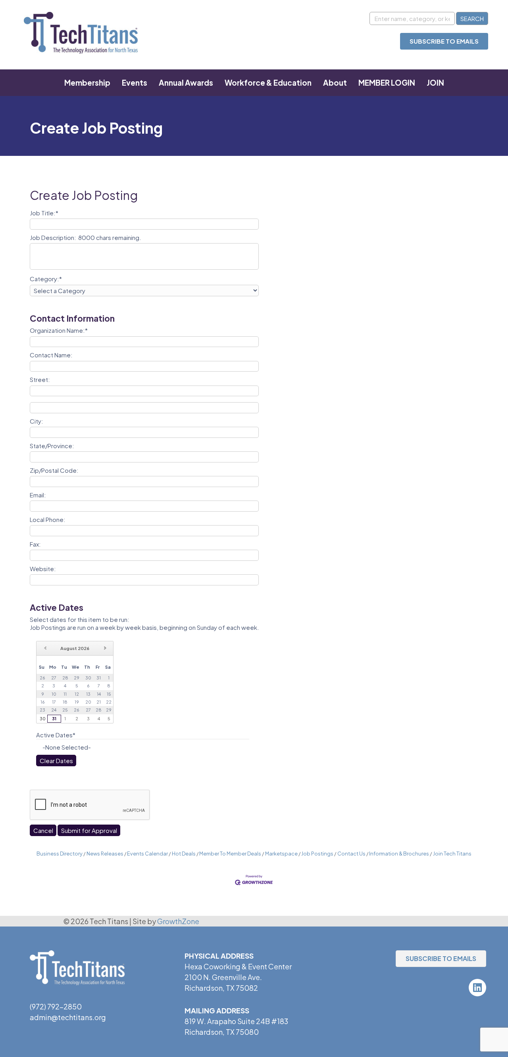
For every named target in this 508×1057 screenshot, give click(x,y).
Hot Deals (184, 853)
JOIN (435, 82)
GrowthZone (178, 921)
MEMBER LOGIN (386, 82)
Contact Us (351, 853)
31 (54, 718)
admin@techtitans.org (68, 1017)
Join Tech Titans (452, 853)
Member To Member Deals (230, 853)
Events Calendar (147, 853)
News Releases (105, 853)
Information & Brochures (399, 853)
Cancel (43, 830)
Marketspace (281, 853)
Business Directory (60, 853)
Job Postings (317, 853)
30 (43, 718)
